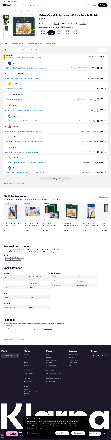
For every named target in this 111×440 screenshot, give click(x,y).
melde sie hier (48, 329)
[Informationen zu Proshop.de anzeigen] (5, 94)
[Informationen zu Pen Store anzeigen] (5, 84)
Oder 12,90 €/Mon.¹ (98, 100)
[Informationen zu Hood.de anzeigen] (5, 157)
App (37, 5)
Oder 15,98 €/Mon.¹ (98, 111)
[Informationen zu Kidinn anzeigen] (5, 137)
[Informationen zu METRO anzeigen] (5, 63)
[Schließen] (86, 418)
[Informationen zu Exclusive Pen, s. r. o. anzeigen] (5, 73)
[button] (94, 5)
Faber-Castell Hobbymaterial (14, 258)
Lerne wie (69, 27)
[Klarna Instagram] (107, 355)
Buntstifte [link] (42, 11)
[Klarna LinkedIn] (98, 355)
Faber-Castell (33, 283)
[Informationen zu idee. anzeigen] (5, 147)
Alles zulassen (78, 433)
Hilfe (41, 5)
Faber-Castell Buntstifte (13, 260)
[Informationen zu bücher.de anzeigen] (5, 116)
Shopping (31, 5)
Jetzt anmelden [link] (94, 434)
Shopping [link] (11, 11)
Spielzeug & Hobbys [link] (21, 11)
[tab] (6, 43)
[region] (56, 426)
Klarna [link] (5, 11)
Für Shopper (6, 1)
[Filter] (5, 50)
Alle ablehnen (62, 433)
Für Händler (14, 1)
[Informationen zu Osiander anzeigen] (5, 126)
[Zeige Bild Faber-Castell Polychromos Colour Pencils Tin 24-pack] (6, 17)
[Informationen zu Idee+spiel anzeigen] (5, 168)
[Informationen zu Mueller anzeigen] (5, 105)
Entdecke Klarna (21, 5)
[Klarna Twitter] (102, 355)
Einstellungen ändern (34, 433)
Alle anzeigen (103, 197)
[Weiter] (105, 216)
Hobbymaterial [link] (33, 11)
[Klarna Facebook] (93, 355)
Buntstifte (83, 24)
